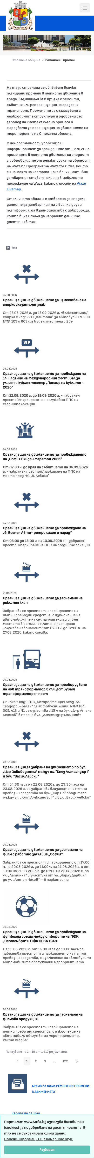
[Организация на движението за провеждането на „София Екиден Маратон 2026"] (25, 429)
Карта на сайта (26, 1113)
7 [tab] (84, 45)
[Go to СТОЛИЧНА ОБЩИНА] (20, 15)
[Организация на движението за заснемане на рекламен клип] (27, 572)
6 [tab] (79, 45)
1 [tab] (55, 45)
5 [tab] (75, 45)
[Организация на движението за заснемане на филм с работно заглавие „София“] (27, 823)
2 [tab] (60, 45)
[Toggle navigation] (85, 8)
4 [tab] (70, 45)
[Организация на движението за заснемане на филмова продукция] (27, 988)
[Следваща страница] (77, 1061)
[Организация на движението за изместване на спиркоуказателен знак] (27, 273)
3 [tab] (65, 45)
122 (67, 1062)
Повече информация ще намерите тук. (38, 1138)
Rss (14, 248)
